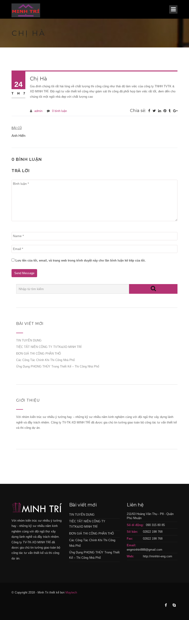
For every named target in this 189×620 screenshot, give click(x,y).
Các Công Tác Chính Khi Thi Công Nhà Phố (45, 360)
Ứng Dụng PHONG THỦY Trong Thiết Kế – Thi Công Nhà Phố (57, 366)
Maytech (71, 592)
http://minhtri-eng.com (157, 556)
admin (38, 111)
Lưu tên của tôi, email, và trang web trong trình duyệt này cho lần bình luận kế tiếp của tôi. (80, 260)
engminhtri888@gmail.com (144, 549)
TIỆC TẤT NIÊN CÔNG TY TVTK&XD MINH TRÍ (49, 347)
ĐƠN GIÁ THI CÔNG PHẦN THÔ (38, 353)
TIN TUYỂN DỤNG (28, 340)
